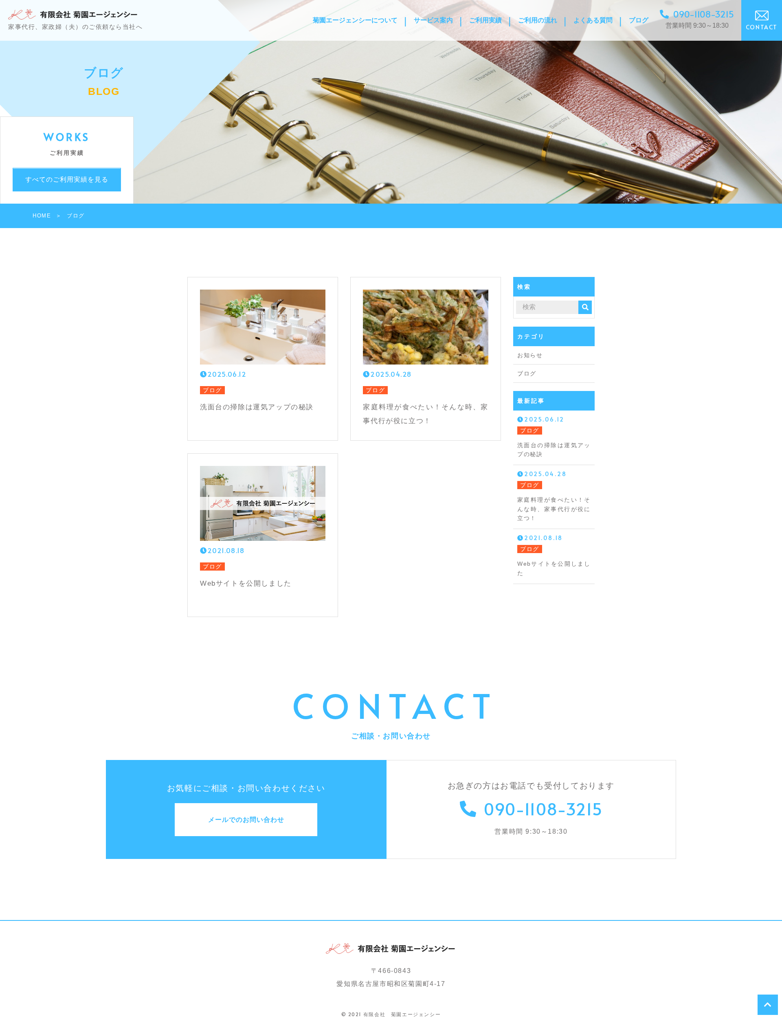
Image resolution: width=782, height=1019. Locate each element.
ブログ (526, 373)
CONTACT (762, 27)
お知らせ (530, 355)
